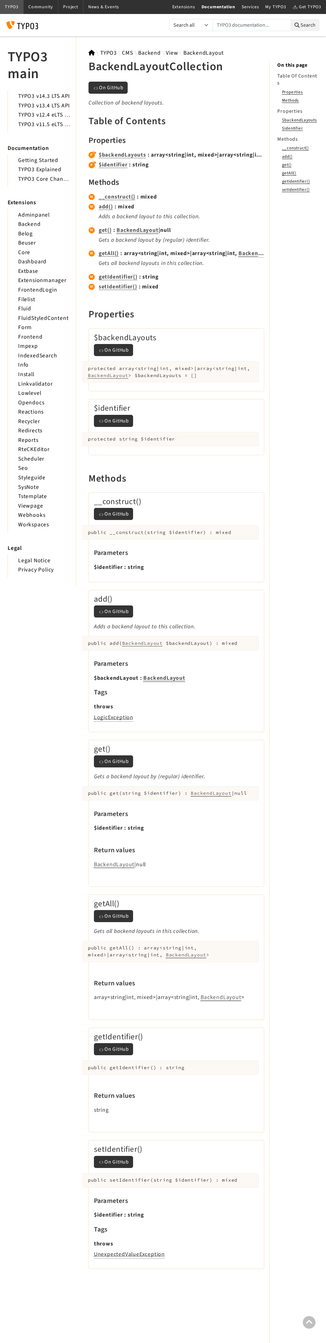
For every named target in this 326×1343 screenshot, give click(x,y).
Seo (23, 468)
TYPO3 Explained (39, 169)
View (172, 53)
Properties (292, 92)
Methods (290, 100)
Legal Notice (34, 560)
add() (106, 207)
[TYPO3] (92, 53)
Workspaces (33, 525)
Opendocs (31, 403)
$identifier (113, 165)
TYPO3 (108, 53)
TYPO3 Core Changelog (48, 179)
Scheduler (31, 459)
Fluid (24, 309)
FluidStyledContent (43, 318)
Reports (28, 440)
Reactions (31, 412)
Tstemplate (32, 496)
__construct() (117, 197)
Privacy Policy (36, 570)
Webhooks (31, 515)
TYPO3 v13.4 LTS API (44, 106)
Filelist (26, 299)
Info (23, 365)
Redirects (30, 431)
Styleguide (32, 478)
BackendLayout (203, 53)
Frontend (30, 337)
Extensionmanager (42, 280)
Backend (29, 224)
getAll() (109, 253)
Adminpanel (34, 215)
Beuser (27, 243)
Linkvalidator (35, 384)
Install (26, 374)
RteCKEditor (34, 449)
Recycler (29, 421)
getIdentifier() (118, 277)
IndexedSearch (37, 356)
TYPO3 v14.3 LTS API (44, 96)
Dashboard (32, 262)
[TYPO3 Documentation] (22, 25)
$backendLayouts (122, 155)
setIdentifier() (118, 287)
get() (105, 230)
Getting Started (38, 160)
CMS (127, 53)
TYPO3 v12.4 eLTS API (45, 115)
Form (25, 327)
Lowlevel (29, 393)
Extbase (28, 271)
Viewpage (30, 506)
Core (24, 252)
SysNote (28, 487)
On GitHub (111, 87)
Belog (25, 234)
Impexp (28, 346)
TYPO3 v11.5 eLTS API (45, 124)
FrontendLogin (37, 290)
